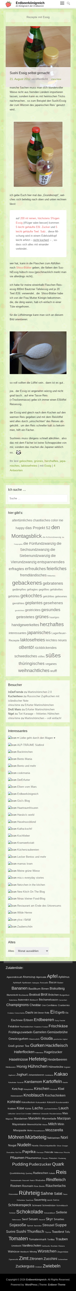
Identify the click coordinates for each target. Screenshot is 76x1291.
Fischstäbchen (26, 1027)
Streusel (48, 1225)
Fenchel (62, 1020)
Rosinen (15, 1185)
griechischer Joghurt (60, 1039)
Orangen (65, 1146)
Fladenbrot (38, 1027)
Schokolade (29, 1211)
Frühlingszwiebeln (20, 1032)
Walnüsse (13, 1251)
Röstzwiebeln (13, 1194)
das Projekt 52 (37, 528)
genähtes (18, 603)
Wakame (61, 1246)
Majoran (9, 1119)
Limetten (28, 1114)
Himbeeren (11, 1067)
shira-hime (56, 79)
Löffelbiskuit (36, 1114)
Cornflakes (51, 1005)
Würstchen (47, 1251)
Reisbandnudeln (16, 1180)
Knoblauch (34, 1095)
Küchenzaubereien (28, 849)
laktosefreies (29, 465)
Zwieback (38, 1267)
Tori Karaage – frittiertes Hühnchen (38, 713)
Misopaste (19, 1130)
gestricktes (33, 610)
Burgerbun (65, 995)
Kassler (65, 1082)
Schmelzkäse (49, 1205)
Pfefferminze (58, 1152)
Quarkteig (29, 1173)
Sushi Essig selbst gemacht (29, 73)
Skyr (49, 1219)
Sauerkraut (29, 1200)
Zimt (24, 1258)
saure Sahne (53, 1200)
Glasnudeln (34, 1039)
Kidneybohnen (28, 1089)
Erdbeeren (44, 1019)
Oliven (59, 1146)
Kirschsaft (53, 1089)
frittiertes (51, 576)
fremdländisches (33, 575)
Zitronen (36, 1259)
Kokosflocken (28, 1102)
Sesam (33, 1219)
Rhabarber (40, 1180)
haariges (54, 617)
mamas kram (25, 863)
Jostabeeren (49, 1075)
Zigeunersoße (13, 1259)
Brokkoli (34, 994)
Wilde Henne (24, 912)
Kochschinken (55, 1095)
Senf (25, 1219)
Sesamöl (42, 1220)
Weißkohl (24, 1252)
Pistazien (53, 1158)
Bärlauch (34, 1000)
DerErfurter (23, 779)
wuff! (53, 671)
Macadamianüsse (55, 1114)
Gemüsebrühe (57, 1032)
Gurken (37, 1045)
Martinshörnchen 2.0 (40, 691)
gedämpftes (19, 589)
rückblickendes (46, 647)
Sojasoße (17, 1225)
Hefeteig (38, 1059)
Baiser (60, 982)
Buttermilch (23, 1000)
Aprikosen (26, 982)
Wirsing (33, 1251)
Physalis (45, 1158)
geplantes (34, 603)
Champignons (17, 1005)
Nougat (12, 1145)
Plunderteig (62, 1158)
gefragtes (32, 589)
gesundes (50, 609)
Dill (35, 1013)
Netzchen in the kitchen (31, 884)
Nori (64, 1137)
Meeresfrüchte (34, 1124)
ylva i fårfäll (24, 919)
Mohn (30, 1130)
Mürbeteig (35, 1137)
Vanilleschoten (31, 1245)
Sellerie (61, 1212)
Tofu (67, 1231)
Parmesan (40, 1152)
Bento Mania (24, 758)
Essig (47, 465)
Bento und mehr (26, 765)
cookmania (23, 772)
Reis (61, 1172)
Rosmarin (27, 1186)
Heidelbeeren (57, 1059)
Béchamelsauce (48, 999)
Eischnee (17, 1020)
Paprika (29, 1152)
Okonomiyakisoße (47, 1145)
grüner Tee (22, 1045)
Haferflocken (24, 1052)
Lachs (37, 1108)
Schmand (36, 1205)
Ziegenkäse (62, 1252)
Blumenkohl (12, 995)
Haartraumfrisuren (27, 807)
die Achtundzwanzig (52, 537)
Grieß (11, 1046)
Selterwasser (16, 1220)
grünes (38, 461)
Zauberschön (24, 926)
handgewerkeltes (25, 625)
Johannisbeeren (36, 1075)
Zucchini (50, 1259)
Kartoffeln (52, 1081)
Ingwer (67, 1067)
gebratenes (53, 583)
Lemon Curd (20, 1114)
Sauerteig (40, 1199)
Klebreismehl (17, 1096)
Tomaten (18, 1238)
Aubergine (35, 983)
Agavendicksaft (14, 977)
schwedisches (25, 656)
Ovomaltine (10, 1152)
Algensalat (41, 977)
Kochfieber (23, 835)
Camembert (63, 1000)
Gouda (47, 1038)
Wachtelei (54, 1246)
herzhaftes (51, 461)
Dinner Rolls (43, 1013)
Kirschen (41, 1088)
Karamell (20, 1082)
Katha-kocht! (24, 828)
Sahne (47, 1193)
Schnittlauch (62, 1205)
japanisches (39, 632)
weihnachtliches (33, 670)
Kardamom (33, 1082)
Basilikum (34, 988)
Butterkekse (13, 1000)
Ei (52, 1012)
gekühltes (48, 596)
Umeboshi (16, 1246)
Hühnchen (38, 1066)
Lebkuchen (11, 1114)
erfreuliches (35, 568)
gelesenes (61, 596)
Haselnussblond (26, 821)
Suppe (61, 1225)
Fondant (45, 1027)
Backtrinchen (25, 751)
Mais (65, 1113)
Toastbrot (58, 1231)
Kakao (61, 1074)
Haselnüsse (18, 1059)
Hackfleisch (56, 1045)
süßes (53, 656)
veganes (51, 663)
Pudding (20, 1164)
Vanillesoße (46, 1246)
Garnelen (39, 1032)
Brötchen (53, 994)
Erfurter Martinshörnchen (39, 704)
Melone (44, 1125)
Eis (67, 1013)
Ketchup (17, 1088)
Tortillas (51, 1239)
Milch (52, 1124)
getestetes (25, 617)
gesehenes (53, 603)
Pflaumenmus (33, 1158)
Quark (58, 1164)
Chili (44, 1005)
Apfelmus (64, 977)
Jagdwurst (11, 1075)
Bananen (20, 988)
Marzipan (64, 1118)
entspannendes (51, 562)
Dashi (29, 1012)
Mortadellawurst (39, 1131)
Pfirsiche (67, 1152)
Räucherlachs (56, 1185)
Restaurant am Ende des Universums (39, 905)
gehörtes (14, 596)
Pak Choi (18, 1152)
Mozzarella (54, 1130)
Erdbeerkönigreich (30, 3)
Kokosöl (51, 1102)
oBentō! (26, 647)
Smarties (59, 1219)
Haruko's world (25, 814)
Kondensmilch (62, 1102)
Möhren (16, 1137)
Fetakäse (13, 1026)
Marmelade (49, 1118)
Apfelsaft (17, 982)
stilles (41, 656)
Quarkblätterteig (17, 1173)
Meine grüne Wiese (28, 870)
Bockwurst (23, 995)
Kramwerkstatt (25, 842)
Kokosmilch (41, 1102)
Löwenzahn (45, 1114)
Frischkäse (58, 1026)
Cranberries (64, 1005)
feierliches (56, 568)
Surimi (10, 1231)
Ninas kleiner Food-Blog (31, 898)
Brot (44, 994)
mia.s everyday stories (30, 877)
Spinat (30, 1225)
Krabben (12, 1108)
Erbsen (28, 1020)
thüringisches (32, 663)
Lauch (64, 1108)
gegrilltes (44, 589)
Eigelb (60, 1012)
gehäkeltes (56, 589)
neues (62, 640)
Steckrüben (38, 1226)
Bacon (53, 982)
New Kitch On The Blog (31, 891)
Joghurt (22, 1074)
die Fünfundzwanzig (39, 543)
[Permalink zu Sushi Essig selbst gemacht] (38, 56)
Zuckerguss (25, 1266)
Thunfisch (35, 1231)
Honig (22, 1066)
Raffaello (52, 1173)
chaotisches (41, 520)
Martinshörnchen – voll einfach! (43, 718)
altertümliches (22, 520)
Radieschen (40, 1173)
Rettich (32, 1180)
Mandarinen (21, 1118)
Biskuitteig (57, 988)
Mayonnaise (19, 1124)
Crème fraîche (20, 1013)
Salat (58, 1194)
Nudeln (24, 1144)
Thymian (48, 1232)
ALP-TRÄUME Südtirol (30, 744)
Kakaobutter (12, 1082)
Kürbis (28, 1108)
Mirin (61, 1124)
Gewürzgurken (18, 1038)
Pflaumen (17, 1158)
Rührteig (29, 1193)
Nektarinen (53, 1137)
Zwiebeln (51, 1265)
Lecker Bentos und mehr (31, 856)
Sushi (21, 1231)
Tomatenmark (37, 1239)
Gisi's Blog (23, 800)
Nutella (35, 1145)
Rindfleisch (56, 1179)
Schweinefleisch (49, 1213)
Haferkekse (39, 1053)
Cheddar (35, 1005)
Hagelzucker (53, 1052)
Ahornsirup (29, 976)
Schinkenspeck (19, 1205)
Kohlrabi (14, 1102)
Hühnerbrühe (55, 1067)
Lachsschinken (51, 1109)
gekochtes (25, 461)
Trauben (62, 1239)
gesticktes (19, 610)
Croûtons (10, 1013)
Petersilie (48, 1152)
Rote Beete (39, 1186)
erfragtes (16, 568)
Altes (11, 950)
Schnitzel (12, 1213)
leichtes (51, 640)
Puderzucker (40, 1164)
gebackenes (27, 583)
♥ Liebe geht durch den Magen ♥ (36, 737)
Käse (20, 1108)
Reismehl (25, 1180)
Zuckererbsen (62, 1259)
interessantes (18, 633)
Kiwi (61, 1089)
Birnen (45, 988)
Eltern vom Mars (27, 786)
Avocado (44, 982)
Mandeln (34, 1118)
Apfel (52, 976)
